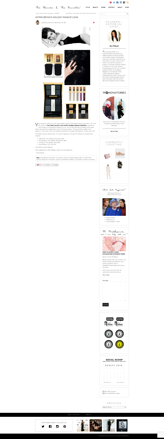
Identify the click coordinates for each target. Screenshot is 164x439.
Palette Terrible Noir (57, 140)
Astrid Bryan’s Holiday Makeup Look (56, 17)
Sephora (69, 150)
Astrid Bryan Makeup (68, 159)
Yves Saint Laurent (54, 159)
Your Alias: (106, 275)
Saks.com (60, 150)
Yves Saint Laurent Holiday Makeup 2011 (69, 157)
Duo (52, 144)
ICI (83, 157)
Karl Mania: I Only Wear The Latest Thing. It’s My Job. (81, 13)
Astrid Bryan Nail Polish (47, 157)
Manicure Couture (55, 138)
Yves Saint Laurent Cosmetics (85, 159)
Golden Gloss (53, 142)
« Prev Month (107, 382)
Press (88, 415)
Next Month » (121, 382)
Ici (46, 150)
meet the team (73, 415)
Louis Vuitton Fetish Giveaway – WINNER (47, 13)
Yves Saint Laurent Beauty (44, 147)
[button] (88, 7)
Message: (105, 280)
